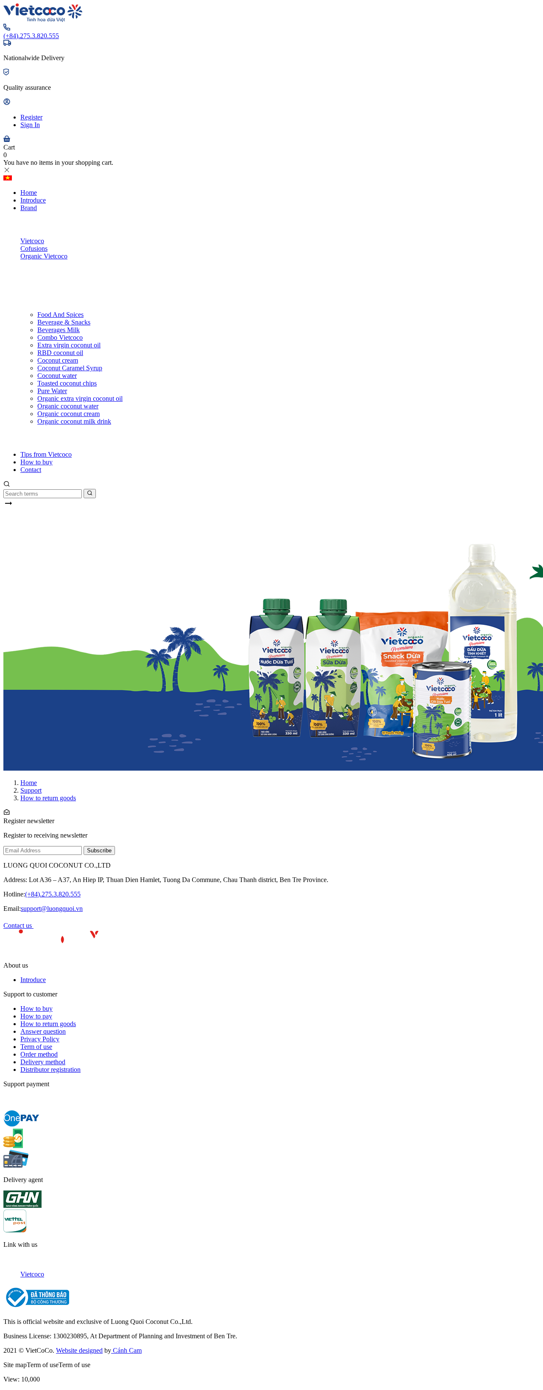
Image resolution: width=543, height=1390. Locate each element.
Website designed (79, 1350)
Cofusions (34, 248)
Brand (28, 207)
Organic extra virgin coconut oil (80, 398)
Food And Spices (60, 314)
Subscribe (99, 850)
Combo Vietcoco (60, 337)
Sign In (30, 124)
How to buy (36, 462)
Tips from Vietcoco (46, 454)
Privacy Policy (39, 1039)
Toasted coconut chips (67, 383)
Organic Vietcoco (43, 256)
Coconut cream (57, 360)
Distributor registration (50, 1069)
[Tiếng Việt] (7, 178)
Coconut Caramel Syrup (69, 368)
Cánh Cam (126, 1350)
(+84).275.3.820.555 (31, 35)
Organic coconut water (67, 406)
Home (28, 192)
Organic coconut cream (68, 413)
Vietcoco (32, 240)
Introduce (33, 200)
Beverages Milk (58, 329)
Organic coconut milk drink (74, 421)
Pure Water (52, 390)
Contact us (18, 925)
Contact (30, 469)
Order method (39, 1054)
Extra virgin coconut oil (69, 345)
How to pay (36, 1016)
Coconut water (57, 375)
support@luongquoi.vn (52, 908)
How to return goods (48, 1023)
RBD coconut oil (60, 352)
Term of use (36, 1046)
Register (31, 117)
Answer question (43, 1031)
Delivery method (42, 1061)
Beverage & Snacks (63, 322)
